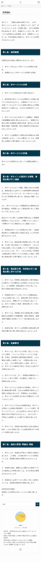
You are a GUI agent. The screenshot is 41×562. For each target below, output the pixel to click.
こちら (21, 492)
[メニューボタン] (2, 2)
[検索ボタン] (38, 2)
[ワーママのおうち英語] (20, 2)
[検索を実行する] (37, 504)
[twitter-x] (20, 549)
